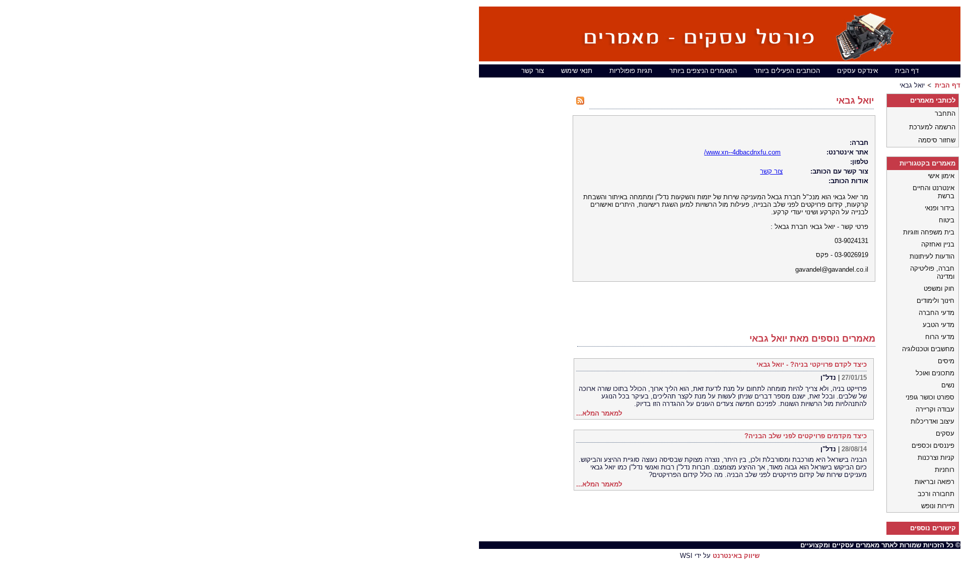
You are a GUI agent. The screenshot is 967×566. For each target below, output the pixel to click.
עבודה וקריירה (935, 409)
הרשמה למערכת (932, 127)
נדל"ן (828, 377)
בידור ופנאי (939, 208)
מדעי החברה (936, 312)
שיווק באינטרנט (736, 555)
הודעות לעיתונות (932, 256)
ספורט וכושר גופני (930, 397)
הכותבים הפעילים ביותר (787, 70)
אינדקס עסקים (857, 70)
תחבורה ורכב (936, 494)
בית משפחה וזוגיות (928, 232)
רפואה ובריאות (934, 482)
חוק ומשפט (939, 288)
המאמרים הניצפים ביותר (703, 70)
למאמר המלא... (599, 413)
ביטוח (946, 220)
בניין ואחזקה (937, 244)
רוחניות (944, 469)
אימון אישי (941, 176)
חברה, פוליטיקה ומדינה (932, 272)
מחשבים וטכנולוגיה (928, 349)
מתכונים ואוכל (935, 373)
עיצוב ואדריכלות (932, 421)
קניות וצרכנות (936, 457)
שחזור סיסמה (936, 140)
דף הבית (907, 70)
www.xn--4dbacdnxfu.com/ (742, 152)
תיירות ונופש (937, 506)
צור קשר (532, 70)
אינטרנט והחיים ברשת (933, 192)
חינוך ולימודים (935, 300)
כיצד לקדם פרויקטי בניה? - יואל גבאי (811, 364)
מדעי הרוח (939, 337)
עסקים (945, 433)
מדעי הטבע (938, 325)
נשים (947, 385)
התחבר (945, 113)
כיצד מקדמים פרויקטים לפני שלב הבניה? (805, 436)
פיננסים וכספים (933, 445)
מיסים (946, 361)
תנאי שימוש (576, 70)
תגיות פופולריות (630, 70)
